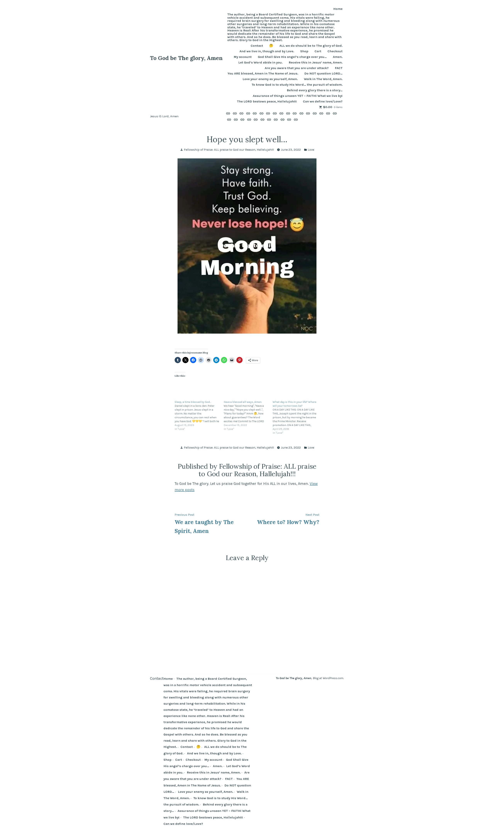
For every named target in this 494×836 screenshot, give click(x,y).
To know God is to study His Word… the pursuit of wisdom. (297, 85)
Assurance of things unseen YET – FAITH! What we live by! (298, 96)
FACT (339, 68)
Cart (318, 51)
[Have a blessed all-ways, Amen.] (248, 415)
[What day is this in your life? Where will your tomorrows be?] (297, 417)
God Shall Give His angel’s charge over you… (292, 57)
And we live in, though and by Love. (266, 51)
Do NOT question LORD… (323, 73)
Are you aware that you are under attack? (297, 68)
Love (311, 149)
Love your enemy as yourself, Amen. (270, 79)
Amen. (338, 57)
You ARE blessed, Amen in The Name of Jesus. (263, 73)
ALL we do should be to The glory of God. (311, 46)
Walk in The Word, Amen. (323, 79)
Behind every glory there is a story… (315, 90)
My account (243, 57)
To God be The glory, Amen (186, 58)
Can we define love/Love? (323, 101)
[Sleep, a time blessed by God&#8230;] (199, 415)
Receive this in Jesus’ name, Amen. (316, 62)
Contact (257, 46)
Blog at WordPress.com (328, 678)
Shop (304, 51)
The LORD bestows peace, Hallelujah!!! (267, 101)
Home (338, 9)
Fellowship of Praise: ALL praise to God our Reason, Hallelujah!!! (229, 149)
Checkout (335, 51)
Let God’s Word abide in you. (260, 62)
